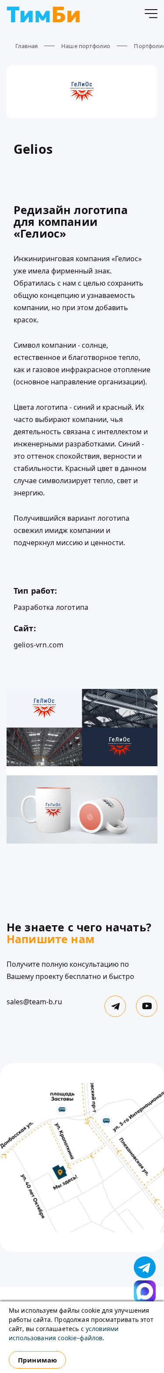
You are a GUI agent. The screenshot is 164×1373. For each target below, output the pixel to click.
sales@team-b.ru (34, 1001)
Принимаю (37, 1360)
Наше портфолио (85, 46)
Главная (26, 46)
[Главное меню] (150, 15)
